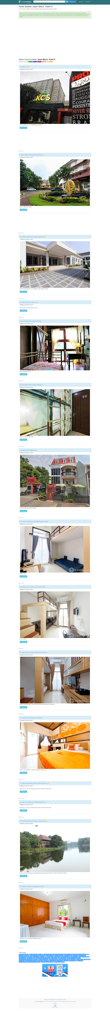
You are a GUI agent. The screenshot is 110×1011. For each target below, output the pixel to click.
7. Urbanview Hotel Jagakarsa (27, 450)
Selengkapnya (23, 127)
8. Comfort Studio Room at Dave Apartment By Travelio (34, 521)
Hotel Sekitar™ (41, 1001)
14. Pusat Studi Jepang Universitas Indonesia (31, 821)
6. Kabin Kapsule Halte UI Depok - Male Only (31, 384)
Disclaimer (60, 999)
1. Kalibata (22, 67)
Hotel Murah (87, 1)
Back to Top (21, 151)
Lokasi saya (72, 1)
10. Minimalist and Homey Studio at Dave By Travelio (33, 652)
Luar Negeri (81, 1)
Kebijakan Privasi (53, 999)
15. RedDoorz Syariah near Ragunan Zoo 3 (31, 886)
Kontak (64, 999)
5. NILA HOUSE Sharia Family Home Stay (30, 321)
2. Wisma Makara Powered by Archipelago (30, 155)
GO (67, 1)
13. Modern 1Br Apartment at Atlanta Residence (32, 802)
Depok (45, 13)
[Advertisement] (55, 141)
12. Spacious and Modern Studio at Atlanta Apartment (33, 783)
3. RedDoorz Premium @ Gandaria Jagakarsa (31, 237)
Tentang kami (47, 999)
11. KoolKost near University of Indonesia (30, 718)
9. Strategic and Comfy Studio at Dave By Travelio (32, 587)
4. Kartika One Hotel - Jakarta (27, 302)
